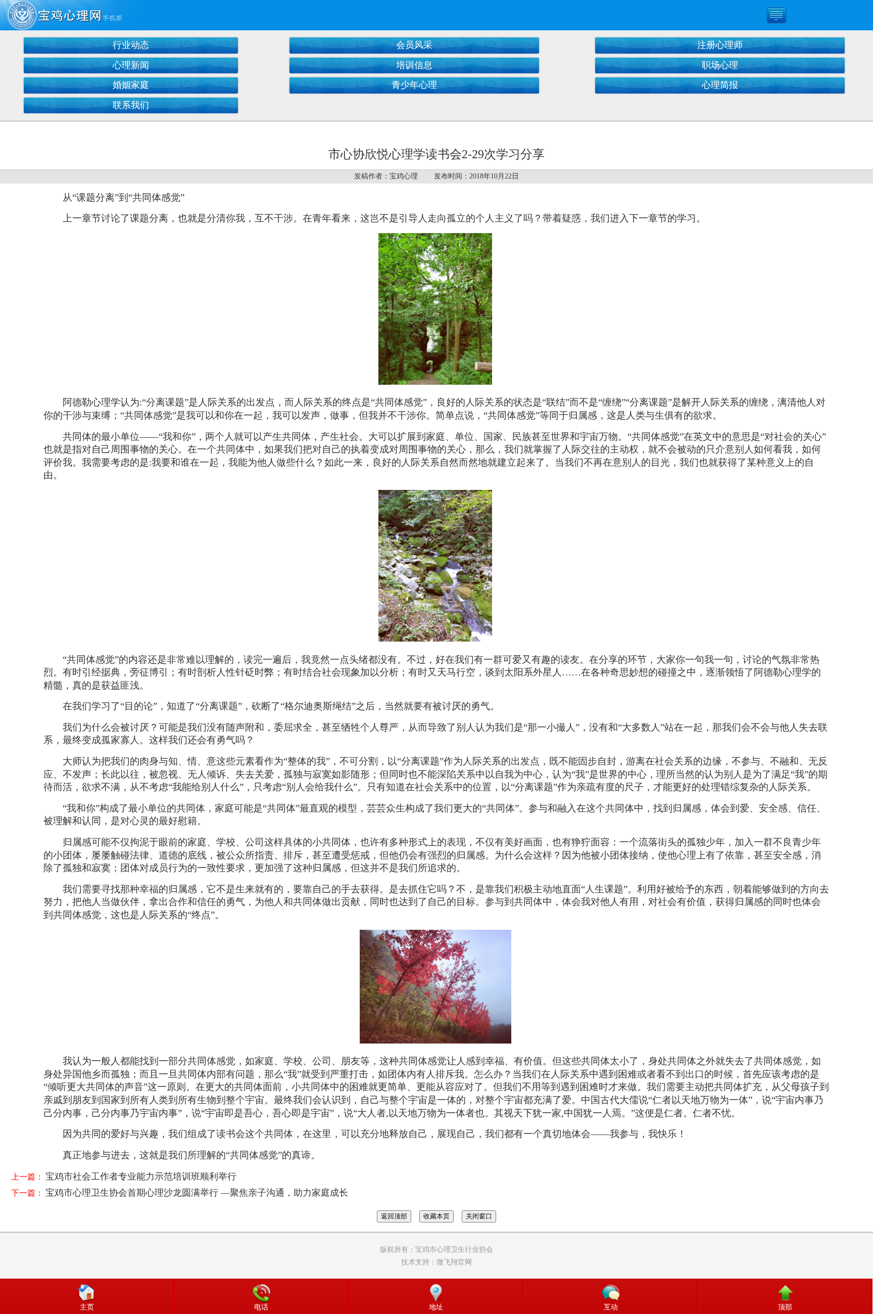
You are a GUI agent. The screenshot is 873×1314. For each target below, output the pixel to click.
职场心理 (720, 65)
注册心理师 (720, 45)
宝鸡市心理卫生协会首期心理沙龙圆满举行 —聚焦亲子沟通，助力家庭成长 (196, 1193)
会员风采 (414, 45)
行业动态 (131, 45)
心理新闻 (131, 65)
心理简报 (720, 85)
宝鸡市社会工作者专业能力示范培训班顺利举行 (140, 1176)
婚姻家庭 (131, 85)
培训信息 (414, 65)
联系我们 (131, 105)
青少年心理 (414, 85)
